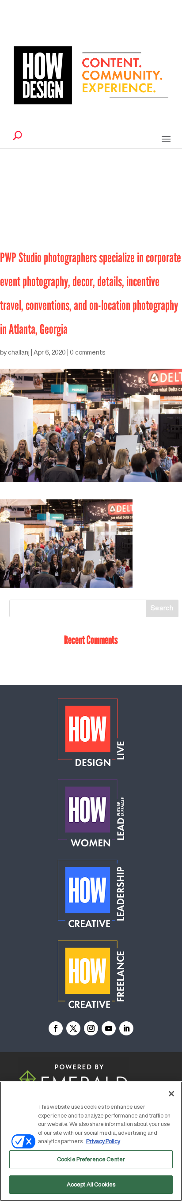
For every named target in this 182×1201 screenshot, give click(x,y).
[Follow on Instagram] (91, 1028)
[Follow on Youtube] (109, 1028)
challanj (19, 352)
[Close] (171, 1093)
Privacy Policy (103, 1141)
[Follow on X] (73, 1028)
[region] (91, 1141)
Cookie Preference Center (91, 1159)
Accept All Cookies (91, 1184)
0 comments (87, 352)
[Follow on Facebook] (56, 1028)
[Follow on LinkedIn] (126, 1028)
